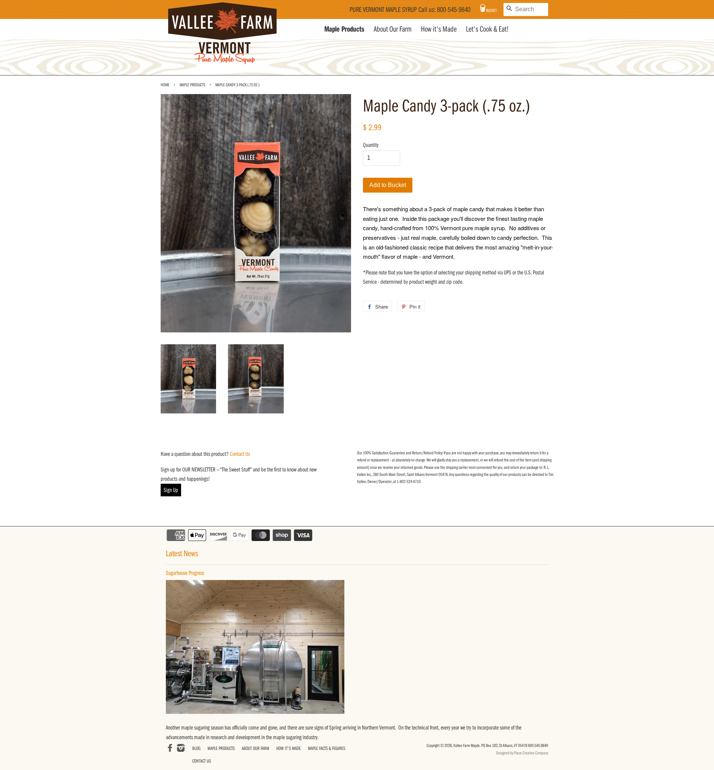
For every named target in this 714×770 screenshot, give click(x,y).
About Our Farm (393, 29)
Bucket (491, 10)
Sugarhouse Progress (185, 572)
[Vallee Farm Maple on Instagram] (181, 749)
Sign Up (171, 489)
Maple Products (344, 29)
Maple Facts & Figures (326, 748)
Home (165, 84)
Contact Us (240, 453)
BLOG (196, 748)
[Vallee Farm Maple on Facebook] (170, 749)
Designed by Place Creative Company (522, 752)
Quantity (371, 144)
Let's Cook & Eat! (487, 29)
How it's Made (439, 29)
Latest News (182, 553)
